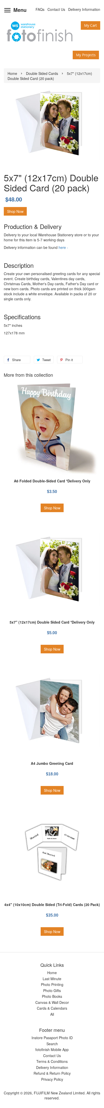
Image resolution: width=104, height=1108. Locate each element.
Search (52, 1043)
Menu (19, 9)
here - (63, 247)
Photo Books (52, 996)
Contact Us (56, 9)
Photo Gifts (52, 990)
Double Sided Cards (42, 73)
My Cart (90, 25)
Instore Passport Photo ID (52, 1037)
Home (12, 73)
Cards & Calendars (52, 1008)
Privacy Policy (52, 1079)
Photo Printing (52, 984)
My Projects (86, 54)
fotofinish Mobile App (52, 1049)
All (52, 1014)
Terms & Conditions (52, 1061)
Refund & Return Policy (52, 1073)
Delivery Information (84, 9)
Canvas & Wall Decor (52, 1002)
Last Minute (52, 978)
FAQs (40, 9)
